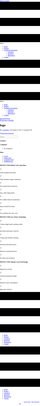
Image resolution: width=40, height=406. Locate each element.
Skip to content (4, 1)
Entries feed (7, 158)
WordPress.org (8, 161)
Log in (6, 156)
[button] (5, 118)
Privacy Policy (27, 402)
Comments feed (8, 160)
